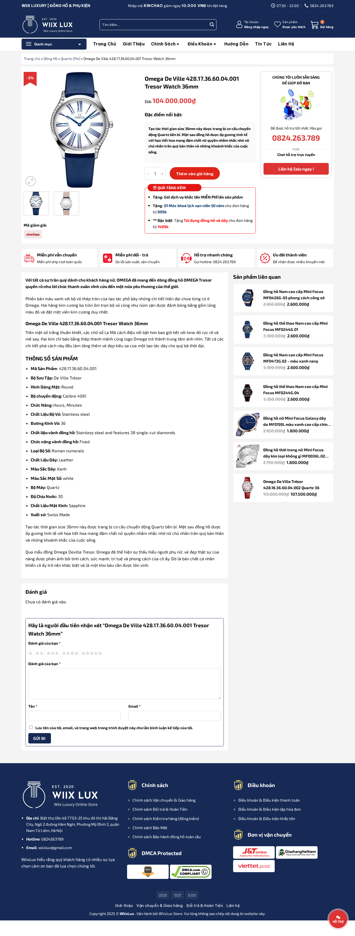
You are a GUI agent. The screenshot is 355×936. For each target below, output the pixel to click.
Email (134, 706)
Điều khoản (200, 43)
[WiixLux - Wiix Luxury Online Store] (48, 25)
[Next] (130, 129)
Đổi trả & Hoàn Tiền (204, 905)
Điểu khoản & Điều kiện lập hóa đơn (269, 809)
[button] (252, 24)
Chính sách (163, 43)
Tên (32, 706)
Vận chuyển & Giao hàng (159, 905)
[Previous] (32, 129)
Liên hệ (286, 43)
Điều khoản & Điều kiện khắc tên (266, 818)
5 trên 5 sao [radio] (91, 653)
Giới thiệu (133, 43)
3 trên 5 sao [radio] (52, 653)
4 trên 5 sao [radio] (69, 653)
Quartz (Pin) (70, 58)
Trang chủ (104, 43)
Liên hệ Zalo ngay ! (296, 168)
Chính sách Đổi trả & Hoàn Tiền (160, 809)
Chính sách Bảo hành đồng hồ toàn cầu (167, 836)
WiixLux (166, 913)
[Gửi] (211, 24)
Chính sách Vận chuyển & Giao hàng (164, 800)
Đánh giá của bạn (44, 643)
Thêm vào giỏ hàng (194, 173)
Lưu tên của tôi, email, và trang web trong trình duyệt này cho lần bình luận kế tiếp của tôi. (114, 728)
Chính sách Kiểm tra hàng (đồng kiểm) (166, 818)
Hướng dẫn (236, 43)
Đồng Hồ (50, 58)
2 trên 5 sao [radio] (39, 653)
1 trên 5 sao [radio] (29, 653)
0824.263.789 (296, 137)
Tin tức (263, 43)
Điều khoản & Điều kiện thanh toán (269, 800)
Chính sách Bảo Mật (150, 827)
